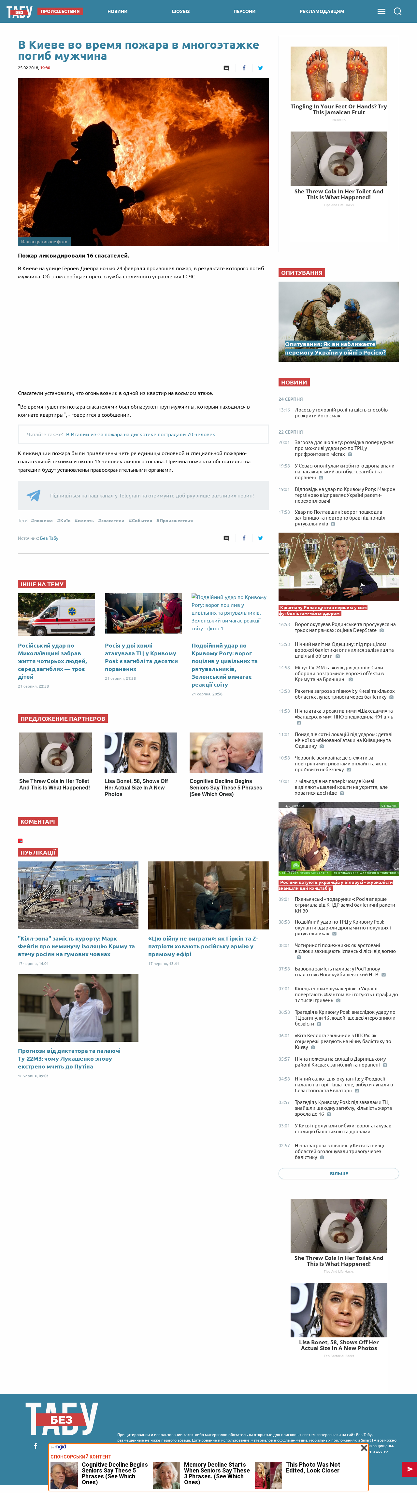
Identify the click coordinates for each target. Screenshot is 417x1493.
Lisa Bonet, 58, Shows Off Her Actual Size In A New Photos (136, 787)
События (142, 520)
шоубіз (181, 11)
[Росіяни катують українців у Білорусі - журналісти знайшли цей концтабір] (339, 840)
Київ (65, 520)
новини (118, 11)
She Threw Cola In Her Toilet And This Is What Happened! (339, 1260)
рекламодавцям (322, 11)
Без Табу (49, 538)
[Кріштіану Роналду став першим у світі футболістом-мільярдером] (339, 568)
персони (245, 11)
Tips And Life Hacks (339, 1271)
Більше (339, 1173)
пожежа (43, 520)
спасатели (112, 520)
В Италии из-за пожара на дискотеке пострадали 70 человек (140, 434)
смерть (86, 520)
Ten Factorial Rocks (339, 1355)
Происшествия (176, 520)
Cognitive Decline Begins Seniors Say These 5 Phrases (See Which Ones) (226, 787)
